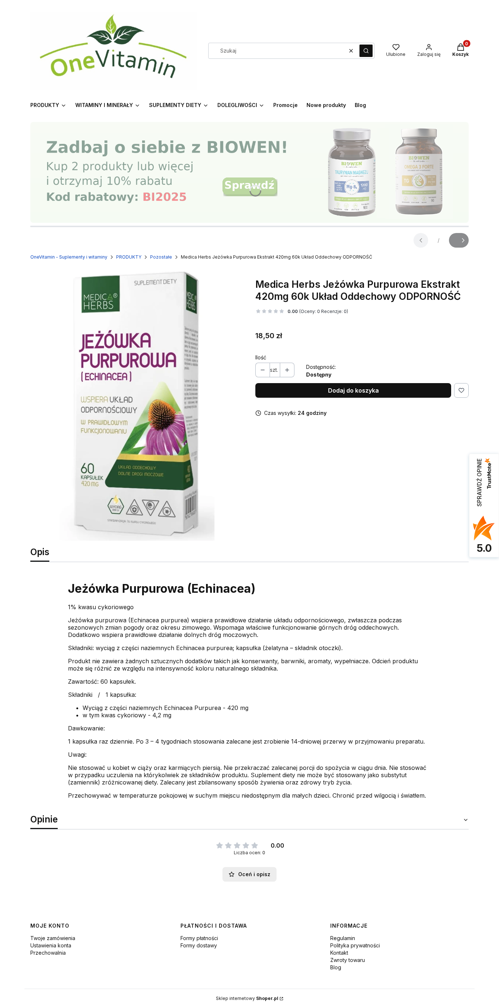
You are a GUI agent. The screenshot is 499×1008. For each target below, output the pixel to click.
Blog (335, 967)
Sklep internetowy (247, 998)
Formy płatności (199, 938)
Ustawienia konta (50, 945)
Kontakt (339, 953)
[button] (366, 51)
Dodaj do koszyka (353, 390)
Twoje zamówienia (52, 938)
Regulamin (342, 938)
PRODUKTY (128, 257)
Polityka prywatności (355, 945)
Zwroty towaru (347, 960)
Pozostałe (161, 257)
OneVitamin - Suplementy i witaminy (68, 257)
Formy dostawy (198, 945)
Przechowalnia (48, 953)
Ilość (260, 357)
